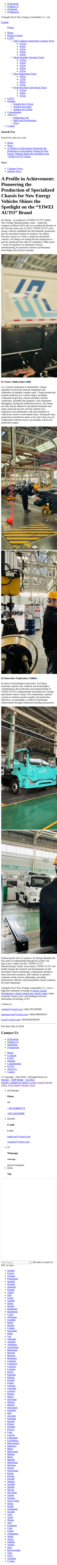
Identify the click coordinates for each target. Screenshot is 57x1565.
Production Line (21, 117)
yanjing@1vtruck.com (12, 1009)
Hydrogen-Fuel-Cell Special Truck (30, 87)
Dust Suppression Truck (24, 74)
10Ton (22, 46)
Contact (11, 126)
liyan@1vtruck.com (10, 1019)
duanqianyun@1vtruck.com (14, 1014)
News (16, 123)
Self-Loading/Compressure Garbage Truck (33, 41)
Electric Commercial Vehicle (15, 1082)
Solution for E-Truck (23, 104)
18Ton (22, 52)
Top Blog (30, 1079)
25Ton (22, 54)
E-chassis (11, 1055)
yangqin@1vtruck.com (18, 1141)
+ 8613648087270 (16, 1108)
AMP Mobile (17, 1079)
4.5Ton (22, 43)
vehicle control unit (24, 993)
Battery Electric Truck (24, 1085)
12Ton (22, 49)
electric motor (40, 993)
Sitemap (5, 1079)
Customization (14, 112)
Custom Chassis (37, 1082)
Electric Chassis (14, 35)
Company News (15, 168)
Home (10, 32)
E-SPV (10, 38)
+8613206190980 (15, 1113)
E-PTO (10, 98)
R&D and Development (24, 120)
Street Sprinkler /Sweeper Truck (28, 57)
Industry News (14, 171)
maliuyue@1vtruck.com (18, 1136)
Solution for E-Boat (22, 109)
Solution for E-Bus (22, 106)
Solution (11, 101)
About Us (12, 1069)
